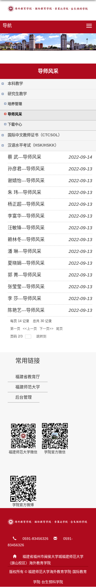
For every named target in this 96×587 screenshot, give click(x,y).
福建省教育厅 (27, 377)
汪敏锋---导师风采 (26, 227)
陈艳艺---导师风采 (26, 310)
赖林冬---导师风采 (26, 239)
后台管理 (23, 397)
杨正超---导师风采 (26, 204)
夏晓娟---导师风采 (26, 263)
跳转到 (41, 336)
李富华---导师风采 (26, 216)
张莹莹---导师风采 (26, 286)
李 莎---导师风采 (24, 298)
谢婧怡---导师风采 (26, 180)
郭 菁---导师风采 (24, 274)
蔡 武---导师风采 (24, 157)
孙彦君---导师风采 (26, 168)
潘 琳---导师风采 (24, 251)
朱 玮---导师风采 (24, 192)
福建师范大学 (27, 387)
